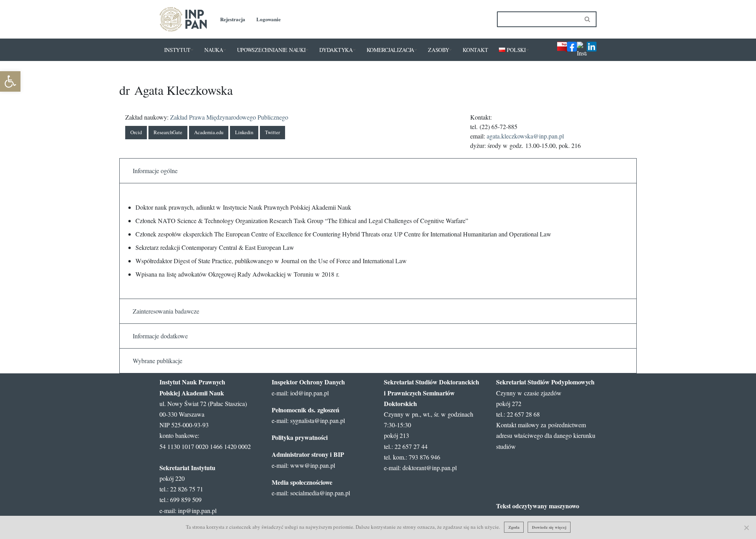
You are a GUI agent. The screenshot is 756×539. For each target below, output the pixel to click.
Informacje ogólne (155, 170)
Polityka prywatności (300, 437)
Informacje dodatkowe (160, 336)
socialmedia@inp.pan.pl (320, 493)
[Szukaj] (588, 19)
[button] (192, 49)
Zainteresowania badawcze (166, 311)
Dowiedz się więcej (549, 527)
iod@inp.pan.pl (309, 393)
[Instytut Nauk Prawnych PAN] (183, 19)
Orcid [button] (136, 132)
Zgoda (513, 527)
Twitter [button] (272, 132)
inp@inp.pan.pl (197, 510)
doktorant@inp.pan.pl (429, 467)
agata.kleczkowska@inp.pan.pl (525, 136)
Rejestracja (232, 19)
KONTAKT (475, 50)
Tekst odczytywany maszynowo (537, 505)
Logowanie (268, 19)
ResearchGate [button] (168, 132)
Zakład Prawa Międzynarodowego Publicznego (229, 117)
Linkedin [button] (244, 132)
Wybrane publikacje (157, 360)
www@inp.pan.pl (312, 465)
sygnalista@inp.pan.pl (317, 420)
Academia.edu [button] (208, 132)
